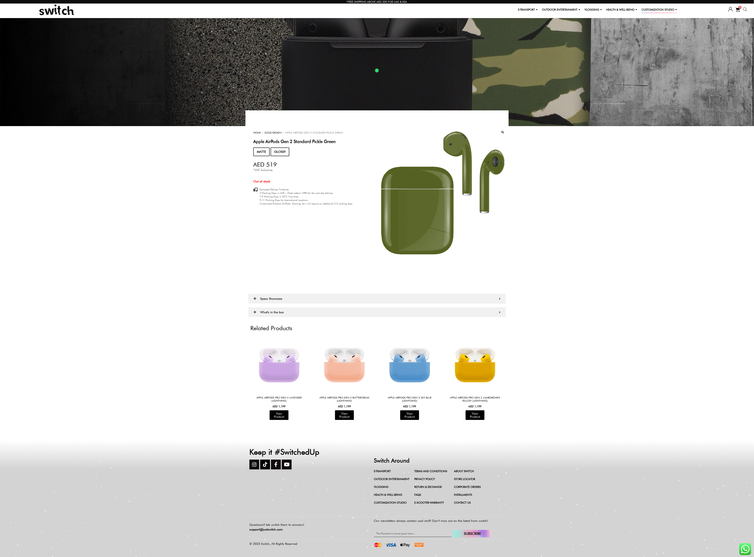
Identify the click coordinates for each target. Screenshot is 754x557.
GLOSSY (280, 152)
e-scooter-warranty (429, 502)
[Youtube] (287, 464)
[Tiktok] (265, 464)
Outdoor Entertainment (391, 479)
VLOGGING (592, 9)
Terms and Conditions (430, 471)
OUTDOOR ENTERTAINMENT (559, 9)
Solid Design (273, 132)
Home (257, 132)
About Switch (464, 471)
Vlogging (381, 486)
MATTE (261, 152)
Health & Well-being (388, 494)
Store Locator (464, 479)
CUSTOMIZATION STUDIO (657, 9)
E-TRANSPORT (526, 9)
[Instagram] (254, 464)
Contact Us (462, 502)
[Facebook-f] (276, 464)
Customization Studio (390, 502)
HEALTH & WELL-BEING (620, 9)
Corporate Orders (467, 486)
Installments (463, 494)
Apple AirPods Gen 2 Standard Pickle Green (294, 141)
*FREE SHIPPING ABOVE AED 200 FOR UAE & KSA (377, 1)
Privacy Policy (424, 479)
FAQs (417, 494)
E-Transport (382, 471)
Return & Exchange (428, 486)
